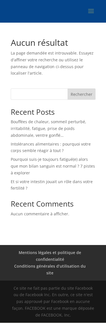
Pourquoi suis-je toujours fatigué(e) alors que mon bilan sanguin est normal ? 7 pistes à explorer (53, 166)
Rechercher (81, 94)
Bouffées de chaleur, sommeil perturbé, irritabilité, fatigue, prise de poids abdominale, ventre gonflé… (48, 128)
